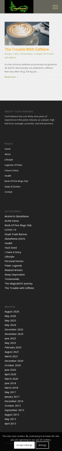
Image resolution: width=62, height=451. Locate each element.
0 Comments (26, 54)
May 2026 (10, 316)
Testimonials (12, 279)
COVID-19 (10, 229)
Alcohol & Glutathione (17, 216)
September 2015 (14, 410)
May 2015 (10, 419)
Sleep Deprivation (15, 274)
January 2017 (12, 396)
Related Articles (14, 270)
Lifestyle (9, 159)
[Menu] (52, 7)
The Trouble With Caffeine (27, 49)
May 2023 (10, 342)
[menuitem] (52, 7)
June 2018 (10, 383)
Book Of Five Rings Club (16, 181)
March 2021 (11, 356)
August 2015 (12, 414)
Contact (8, 191)
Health (39, 54)
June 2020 (10, 369)
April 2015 (10, 423)
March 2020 (11, 378)
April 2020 (10, 374)
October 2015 (13, 405)
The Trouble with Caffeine (19, 288)
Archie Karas (12, 220)
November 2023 (14, 334)
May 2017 (10, 392)
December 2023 (14, 329)
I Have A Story (12, 170)
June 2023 (10, 338)
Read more (10, 76)
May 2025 (10, 320)
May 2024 (10, 325)
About (8, 154)
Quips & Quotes (13, 186)
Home (8, 148)
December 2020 (14, 360)
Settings (42, 445)
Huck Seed (11, 247)
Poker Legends (13, 265)
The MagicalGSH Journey (19, 283)
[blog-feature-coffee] (27, 33)
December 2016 (14, 401)
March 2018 (11, 387)
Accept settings (24, 445)
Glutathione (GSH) (15, 238)
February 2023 (13, 347)
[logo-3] (26, 6)
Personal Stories (14, 261)
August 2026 (12, 311)
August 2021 (12, 351)
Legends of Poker (13, 164)
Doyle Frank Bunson (16, 234)
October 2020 (13, 365)
